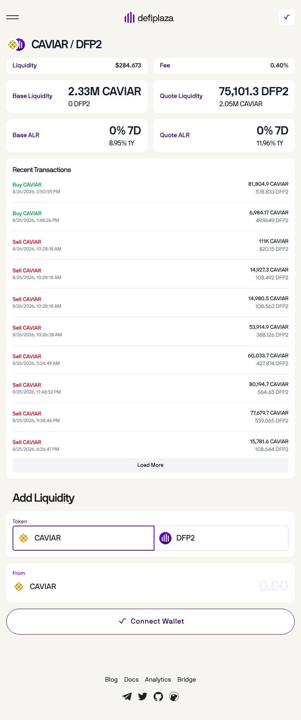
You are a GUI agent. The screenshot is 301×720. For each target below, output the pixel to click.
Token (20, 521)
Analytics (158, 680)
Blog (111, 680)
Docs (131, 680)
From (19, 573)
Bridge (186, 680)
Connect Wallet (158, 621)
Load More (151, 465)
